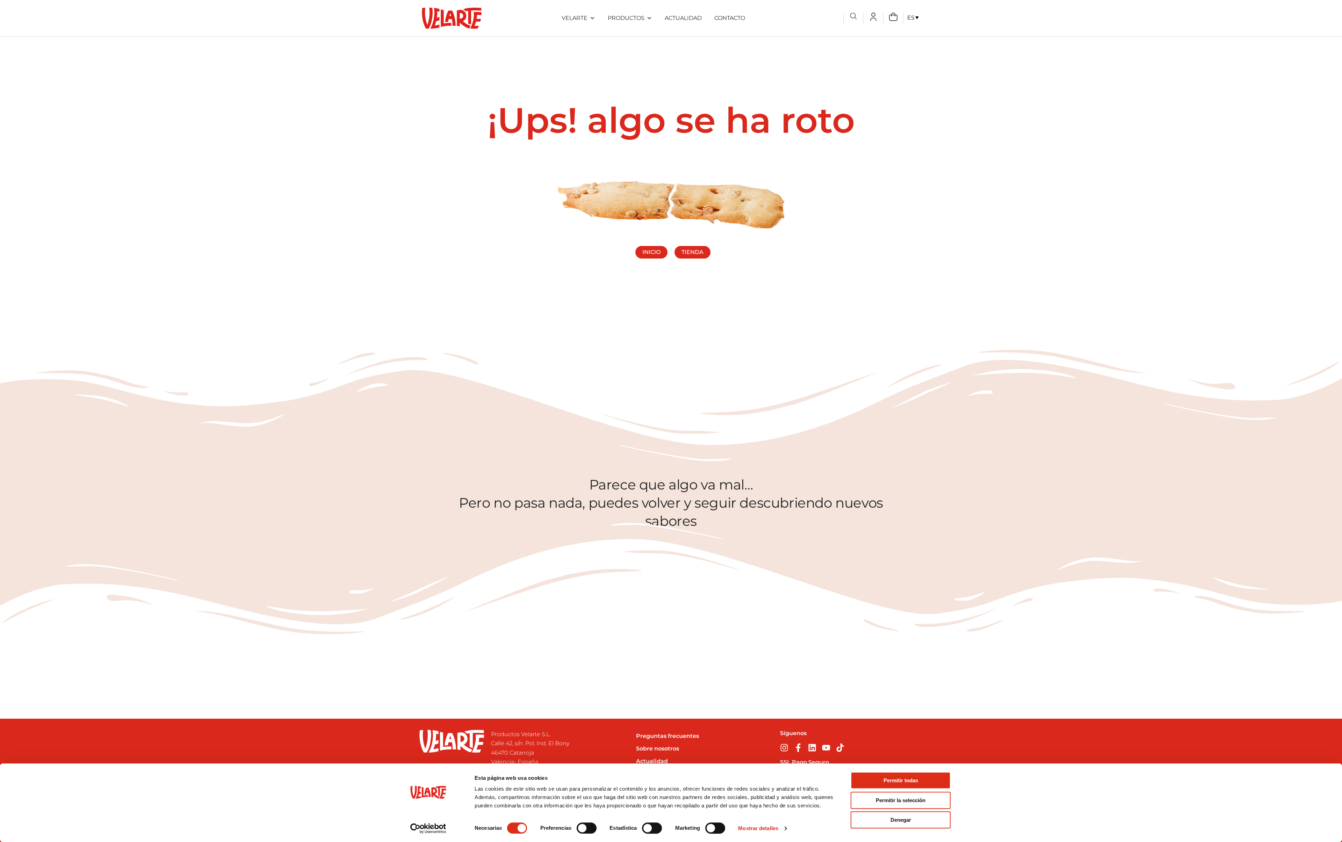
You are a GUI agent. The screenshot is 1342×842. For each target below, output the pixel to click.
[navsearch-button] (853, 17)
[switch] (587, 828)
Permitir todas (900, 780)
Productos (626, 18)
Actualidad (683, 18)
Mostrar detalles (758, 828)
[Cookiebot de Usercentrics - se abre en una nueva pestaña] (428, 828)
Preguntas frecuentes (667, 736)
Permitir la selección (900, 800)
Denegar (900, 820)
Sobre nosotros (657, 748)
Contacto (729, 18)
